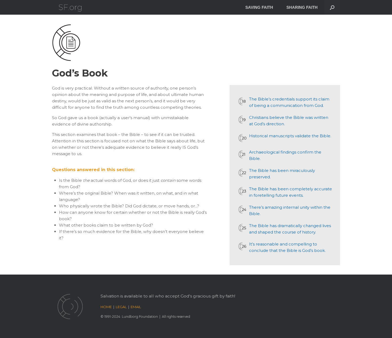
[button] (332, 7)
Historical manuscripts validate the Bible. (290, 135)
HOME (106, 307)
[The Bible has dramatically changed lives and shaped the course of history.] (242, 228)
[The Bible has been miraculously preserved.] (242, 173)
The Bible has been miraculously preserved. (282, 173)
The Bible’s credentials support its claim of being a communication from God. (289, 102)
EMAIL (136, 307)
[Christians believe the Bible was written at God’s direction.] (242, 120)
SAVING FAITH (259, 7)
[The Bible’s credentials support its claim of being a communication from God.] (242, 101)
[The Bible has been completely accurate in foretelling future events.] (242, 191)
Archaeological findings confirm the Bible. (285, 155)
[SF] (70, 7)
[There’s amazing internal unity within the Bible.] (242, 210)
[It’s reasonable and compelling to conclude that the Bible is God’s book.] (242, 246)
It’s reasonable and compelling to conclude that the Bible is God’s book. (287, 247)
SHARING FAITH (302, 7)
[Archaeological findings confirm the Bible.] (242, 154)
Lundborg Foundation (140, 317)
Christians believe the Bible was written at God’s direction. (288, 120)
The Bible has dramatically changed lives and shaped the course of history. (290, 229)
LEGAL (121, 307)
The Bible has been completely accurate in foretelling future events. (290, 192)
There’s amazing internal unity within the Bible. (289, 210)
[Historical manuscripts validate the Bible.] (242, 138)
